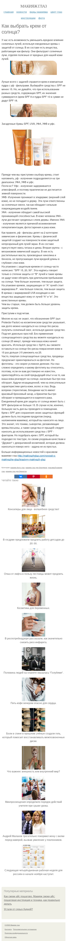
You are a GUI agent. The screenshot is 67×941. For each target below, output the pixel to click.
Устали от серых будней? (18, 909)
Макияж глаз (33, 6)
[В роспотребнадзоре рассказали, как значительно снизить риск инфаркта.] (33, 634)
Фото (41, 18)
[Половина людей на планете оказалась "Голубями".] (33, 669)
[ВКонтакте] (20, 476)
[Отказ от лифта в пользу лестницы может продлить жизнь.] (33, 570)
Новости (21, 12)
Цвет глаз (56, 12)
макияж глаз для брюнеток (16, 471)
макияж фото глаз (17, 467)
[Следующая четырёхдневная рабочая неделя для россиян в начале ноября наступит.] (33, 866)
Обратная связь (11, 937)
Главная (9, 12)
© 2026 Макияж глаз (12, 925)
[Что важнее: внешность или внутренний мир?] (33, 767)
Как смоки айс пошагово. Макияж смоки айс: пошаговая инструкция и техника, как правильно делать (32, 900)
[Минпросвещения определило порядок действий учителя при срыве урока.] (33, 798)
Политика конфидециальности (16, 933)
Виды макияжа (39, 12)
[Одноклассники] (46, 476)
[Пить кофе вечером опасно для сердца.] (33, 699)
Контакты (8, 929)
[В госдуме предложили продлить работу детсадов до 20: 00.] (33, 536)
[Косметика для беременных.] (33, 604)
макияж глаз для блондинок (36, 467)
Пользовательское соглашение (25, 929)
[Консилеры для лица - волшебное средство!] (33, 505)
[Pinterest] (33, 476)
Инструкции (28, 18)
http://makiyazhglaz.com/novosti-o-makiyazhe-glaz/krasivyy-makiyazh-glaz (29, 457)
